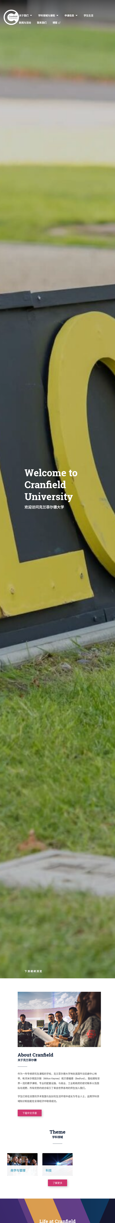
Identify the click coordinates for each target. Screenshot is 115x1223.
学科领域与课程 (46, 15)
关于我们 (24, 15)
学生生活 (88, 15)
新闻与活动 (25, 22)
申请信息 (69, 15)
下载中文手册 (29, 1113)
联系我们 (42, 22)
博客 (55, 22)
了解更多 (57, 1182)
